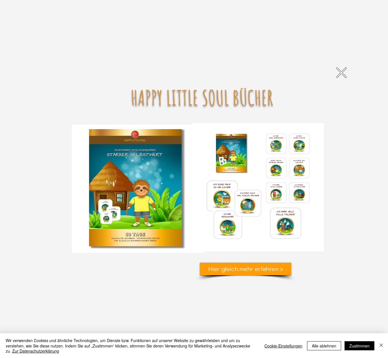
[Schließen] (381, 345)
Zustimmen (359, 346)
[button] (341, 72)
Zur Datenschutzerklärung (35, 351)
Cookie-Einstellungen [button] (283, 346)
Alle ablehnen (324, 346)
